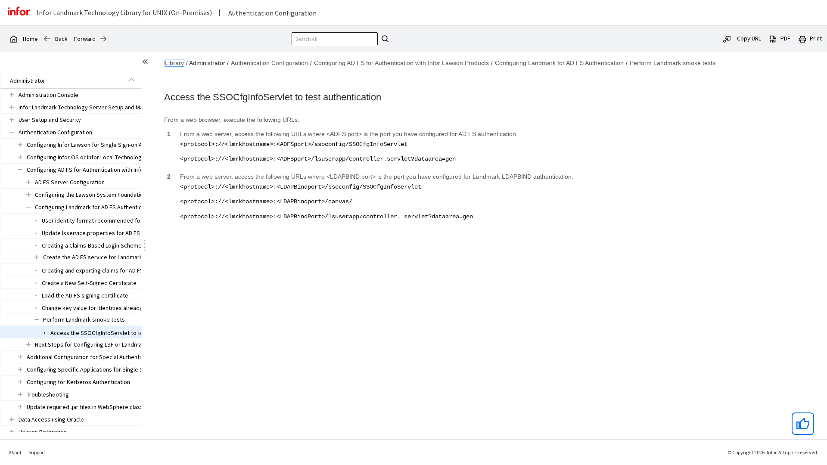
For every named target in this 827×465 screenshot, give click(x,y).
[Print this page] (802, 38)
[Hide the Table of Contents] (146, 62)
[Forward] (103, 38)
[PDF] (773, 38)
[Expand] (11, 94)
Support (36, 452)
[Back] (47, 38)
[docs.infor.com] (13, 38)
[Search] (384, 38)
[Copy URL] (727, 38)
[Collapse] (131, 80)
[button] (61, 80)
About (15, 452)
